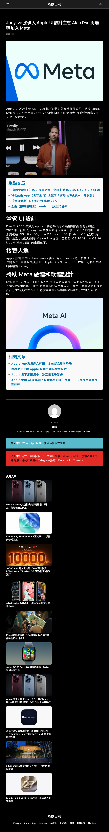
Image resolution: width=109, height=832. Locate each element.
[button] (7, 4)
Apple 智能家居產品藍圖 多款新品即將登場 (41, 363)
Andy (54, 427)
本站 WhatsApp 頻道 (28, 443)
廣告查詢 (63, 823)
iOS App (17, 823)
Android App (30, 823)
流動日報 (54, 4)
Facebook (64, 460)
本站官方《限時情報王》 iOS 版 (35, 456)
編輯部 (53, 823)
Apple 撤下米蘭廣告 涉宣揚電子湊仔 (37, 374)
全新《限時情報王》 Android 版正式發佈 (39, 206)
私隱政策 (81, 823)
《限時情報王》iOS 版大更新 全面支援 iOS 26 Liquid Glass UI (55, 190)
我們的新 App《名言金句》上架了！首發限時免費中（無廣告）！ (55, 195)
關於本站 (92, 823)
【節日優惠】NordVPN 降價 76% (34, 201)
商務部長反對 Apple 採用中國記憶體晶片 (39, 369)
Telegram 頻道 (47, 460)
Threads (78, 460)
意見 (72, 823)
